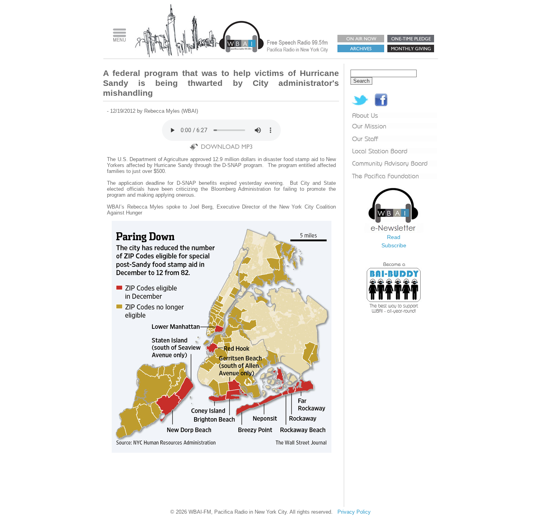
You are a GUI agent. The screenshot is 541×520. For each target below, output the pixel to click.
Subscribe (393, 245)
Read (393, 237)
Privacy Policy (354, 512)
